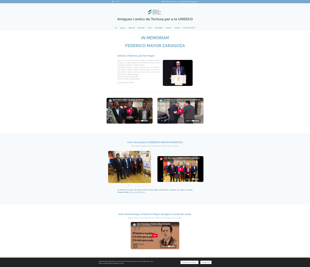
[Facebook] (113, 1)
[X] (115, 1)
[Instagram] (118, 1)
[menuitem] (117, 28)
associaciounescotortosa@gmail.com (189, 1)
